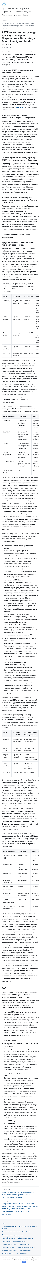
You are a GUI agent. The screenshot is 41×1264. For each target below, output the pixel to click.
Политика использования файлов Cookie (16, 1232)
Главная (4, 21)
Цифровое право (8, 12)
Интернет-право (25, 1250)
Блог (3, 1223)
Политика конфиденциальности (13, 1235)
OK (24, 1262)
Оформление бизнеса (10, 9)
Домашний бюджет (21, 15)
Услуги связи (24, 9)
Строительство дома (23, 12)
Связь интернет (21, 1253)
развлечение (19, 107)
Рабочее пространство (9, 1250)
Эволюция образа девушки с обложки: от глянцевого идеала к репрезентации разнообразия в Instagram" (18, 1193)
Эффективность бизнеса (26, 1247)
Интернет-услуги (7, 1253)
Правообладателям (8, 1238)
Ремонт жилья (7, 15)
